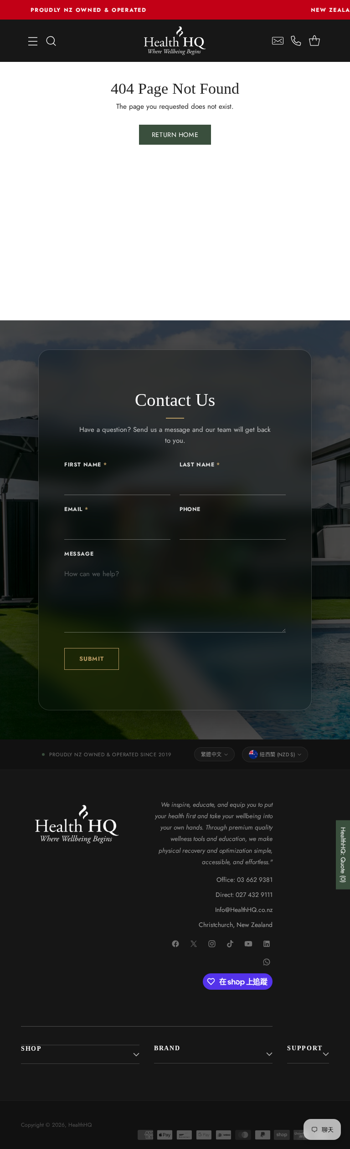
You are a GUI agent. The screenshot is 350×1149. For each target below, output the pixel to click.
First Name (85, 465)
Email (76, 509)
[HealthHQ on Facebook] (175, 944)
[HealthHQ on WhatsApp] (267, 962)
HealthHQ (80, 1125)
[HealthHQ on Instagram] (212, 944)
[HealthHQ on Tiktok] (230, 944)
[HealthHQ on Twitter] (194, 944)
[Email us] (278, 40)
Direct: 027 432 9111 (244, 894)
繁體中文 (211, 754)
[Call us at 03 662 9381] (296, 40)
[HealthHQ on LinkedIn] (267, 944)
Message (78, 554)
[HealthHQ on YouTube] (248, 944)
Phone (190, 509)
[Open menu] (32, 40)
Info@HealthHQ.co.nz (244, 909)
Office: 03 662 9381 (244, 879)
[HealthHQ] (175, 40)
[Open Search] (50, 40)
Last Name (200, 465)
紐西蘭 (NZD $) (277, 754)
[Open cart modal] (314, 40)
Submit (91, 658)
